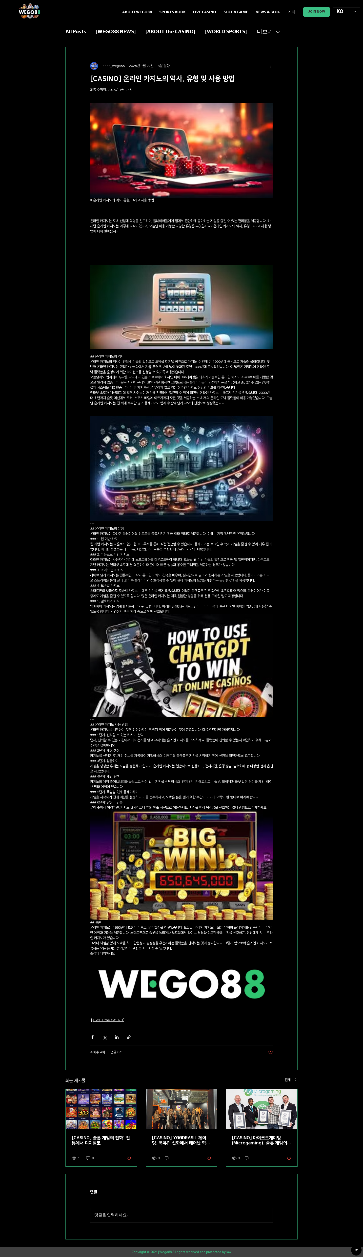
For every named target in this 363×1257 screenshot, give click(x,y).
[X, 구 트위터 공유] (104, 1037)
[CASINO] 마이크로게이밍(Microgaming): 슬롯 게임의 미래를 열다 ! (259, 1141)
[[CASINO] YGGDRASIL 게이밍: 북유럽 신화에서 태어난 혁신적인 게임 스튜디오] (181, 1109)
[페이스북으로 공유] (92, 1037)
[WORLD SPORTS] (226, 32)
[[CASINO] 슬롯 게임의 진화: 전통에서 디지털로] (101, 1109)
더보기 (265, 32)
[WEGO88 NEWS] (116, 32)
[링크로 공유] (128, 1037)
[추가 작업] (270, 66)
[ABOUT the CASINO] (170, 32)
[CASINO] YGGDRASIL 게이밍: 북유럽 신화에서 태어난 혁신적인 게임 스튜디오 (181, 1141)
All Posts (75, 32)
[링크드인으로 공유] (116, 1037)
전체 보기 (291, 1080)
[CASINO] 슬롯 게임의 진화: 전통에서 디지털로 (101, 1141)
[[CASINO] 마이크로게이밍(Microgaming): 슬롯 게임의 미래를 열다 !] (261, 1109)
